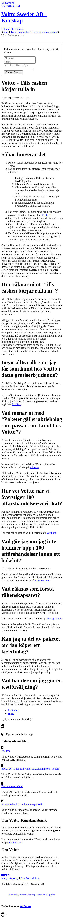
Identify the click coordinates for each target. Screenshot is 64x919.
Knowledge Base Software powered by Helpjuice (32, 894)
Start (5, 32)
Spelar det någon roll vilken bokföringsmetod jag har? (30, 768)
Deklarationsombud (12, 786)
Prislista (46, 214)
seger (11, 713)
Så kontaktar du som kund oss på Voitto (22, 804)
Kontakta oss (16, 842)
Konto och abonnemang (45, 32)
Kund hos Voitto (20, 32)
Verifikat (51, 532)
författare (25, 906)
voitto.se (34, 467)
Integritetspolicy (10, 878)
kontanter (13, 710)
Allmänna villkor (30, 878)
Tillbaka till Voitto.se (12, 28)
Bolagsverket (42, 580)
